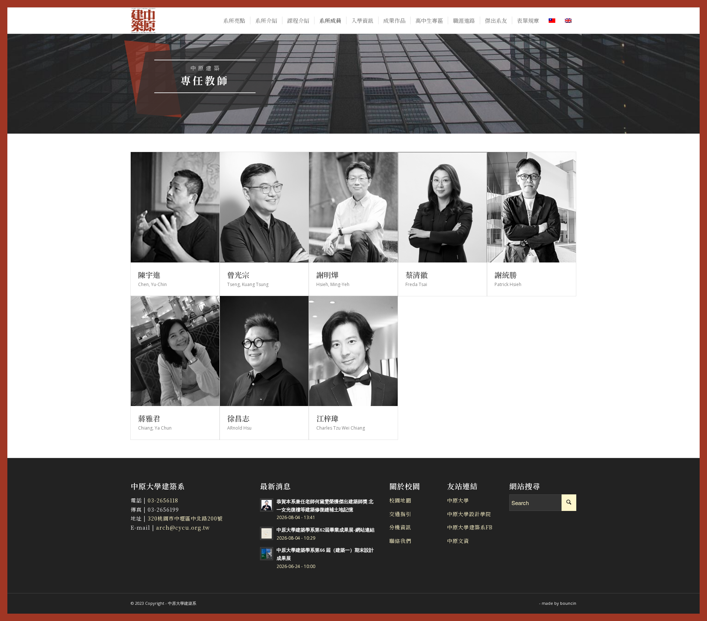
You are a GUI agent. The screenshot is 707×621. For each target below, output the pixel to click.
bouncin (568, 603)
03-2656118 (163, 500)
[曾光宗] (264, 207)
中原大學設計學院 (469, 514)
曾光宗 (238, 274)
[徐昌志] (264, 351)
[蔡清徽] (442, 207)
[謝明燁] (353, 207)
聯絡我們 (400, 540)
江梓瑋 (327, 418)
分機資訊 (400, 527)
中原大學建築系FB (470, 527)
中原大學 (458, 500)
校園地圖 (400, 500)
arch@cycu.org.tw (182, 527)
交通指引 (400, 514)
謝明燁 (327, 274)
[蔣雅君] (175, 351)
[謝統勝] (531, 207)
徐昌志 (238, 418)
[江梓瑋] (353, 351)
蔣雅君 (149, 418)
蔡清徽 (416, 274)
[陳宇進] (175, 207)
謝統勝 (506, 274)
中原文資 (458, 540)
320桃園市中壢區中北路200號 (185, 518)
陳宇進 (149, 274)
